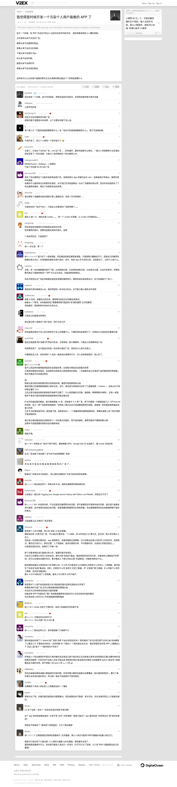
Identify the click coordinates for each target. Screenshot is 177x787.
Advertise (36, 764)
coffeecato (30, 295)
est (26, 212)
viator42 (28, 328)
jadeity (28, 460)
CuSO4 (28, 682)
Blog (47, 764)
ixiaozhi (28, 285)
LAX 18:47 (57, 780)
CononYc (29, 626)
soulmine (29, 636)
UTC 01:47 (39, 780)
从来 (86, 86)
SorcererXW (30, 173)
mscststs (29, 146)
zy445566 (29, 338)
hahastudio (30, 490)
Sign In (159, 3)
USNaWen (29, 669)
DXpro (27, 470)
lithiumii (28, 192)
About (17, 764)
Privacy (71, 764)
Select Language (125, 765)
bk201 (27, 692)
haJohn (28, 480)
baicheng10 (30, 113)
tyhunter (29, 439)
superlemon (30, 252)
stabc (27, 429)
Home (144, 3)
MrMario (28, 603)
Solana (82, 764)
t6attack (28, 527)
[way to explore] (22, 3)
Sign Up (151, 3)
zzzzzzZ (28, 360)
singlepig (29, 242)
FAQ (62, 764)
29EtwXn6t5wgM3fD (34, 449)
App (107, 86)
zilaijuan (28, 103)
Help (26, 764)
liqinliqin (139, 33)
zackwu (28, 516)
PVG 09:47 (48, 780)
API (54, 764)
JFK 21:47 (66, 780)
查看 (116, 86)
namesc (28, 265)
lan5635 (32, 22)
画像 (96, 86)
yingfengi (29, 223)
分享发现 (29, 11)
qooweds (29, 580)
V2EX (19, 11)
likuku (27, 705)
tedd (27, 136)
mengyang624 (31, 160)
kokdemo (29, 311)
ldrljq (27, 202)
